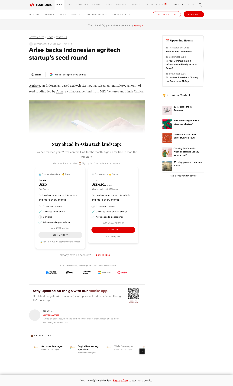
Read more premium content (183, 175)
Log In (190, 5)
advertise (122, 5)
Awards (136, 5)
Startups (61, 37)
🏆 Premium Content (176, 95)
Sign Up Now (60, 235)
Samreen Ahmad (51, 315)
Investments (36, 37)
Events (96, 5)
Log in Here (103, 255)
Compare (113, 230)
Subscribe (194, 14)
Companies (82, 5)
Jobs (69, 5)
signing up (139, 25)
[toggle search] (200, 5)
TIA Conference (154, 5)
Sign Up (178, 5)
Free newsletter (167, 14)
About (108, 5)
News (59, 5)
